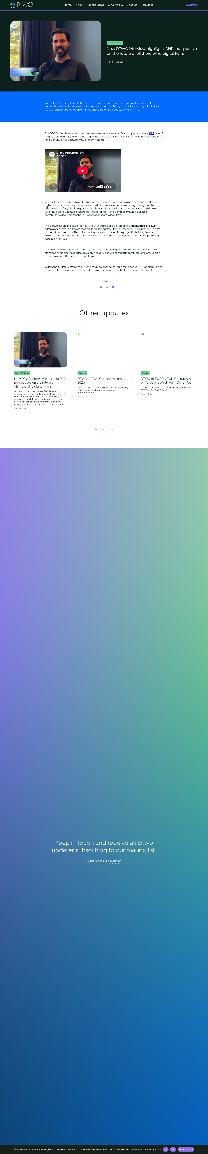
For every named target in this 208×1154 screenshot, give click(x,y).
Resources (147, 5)
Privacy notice (186, 1149)
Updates (132, 5)
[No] (204, 1149)
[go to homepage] (21, 5)
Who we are (115, 5)
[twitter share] (107, 286)
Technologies (95, 5)
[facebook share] (113, 286)
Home (68, 5)
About (79, 5)
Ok (165, 1149)
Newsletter (191, 5)
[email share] (95, 286)
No (173, 1149)
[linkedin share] (101, 286)
